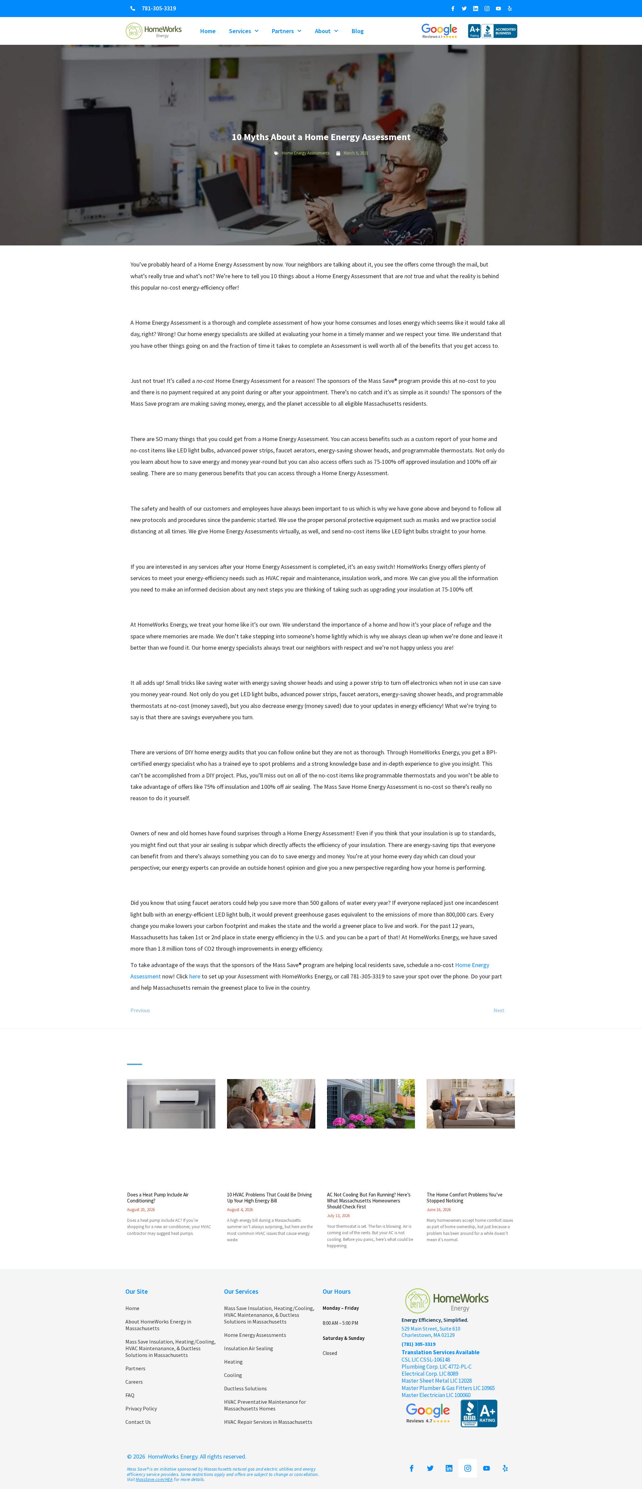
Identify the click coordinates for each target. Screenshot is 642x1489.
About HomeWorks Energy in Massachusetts (158, 1325)
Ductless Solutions (245, 1388)
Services (240, 31)
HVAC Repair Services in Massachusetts (268, 1421)
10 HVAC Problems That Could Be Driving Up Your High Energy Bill (269, 1197)
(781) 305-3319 (418, 1344)
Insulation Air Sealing (248, 1348)
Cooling (233, 1375)
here (194, 976)
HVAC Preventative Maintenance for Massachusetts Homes (265, 1405)
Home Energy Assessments (305, 153)
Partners (283, 31)
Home (208, 31)
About (323, 31)
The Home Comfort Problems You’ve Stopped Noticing (465, 1197)
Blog (358, 31)
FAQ (129, 1395)
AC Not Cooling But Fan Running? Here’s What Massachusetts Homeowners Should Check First (369, 1200)
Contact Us (138, 1421)
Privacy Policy (141, 1408)
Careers (134, 1381)
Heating (233, 1361)
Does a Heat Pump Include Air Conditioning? (158, 1197)
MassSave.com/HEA (154, 1479)
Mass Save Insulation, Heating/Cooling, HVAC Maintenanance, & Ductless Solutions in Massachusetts (170, 1348)
